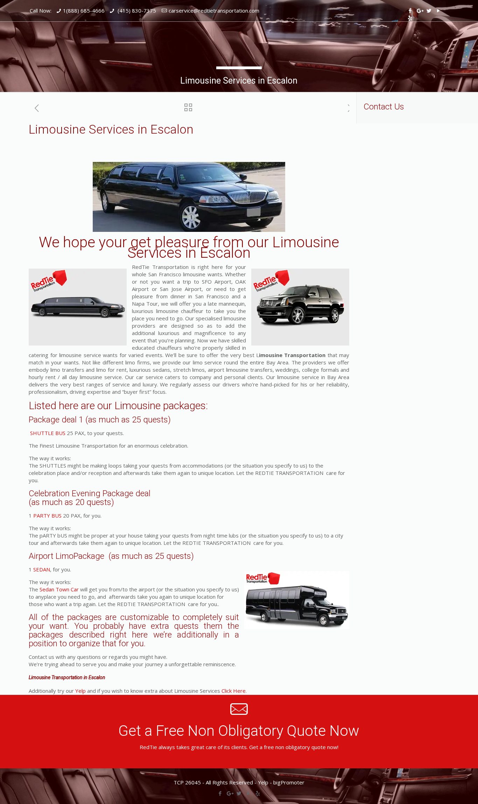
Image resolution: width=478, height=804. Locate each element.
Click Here (234, 690)
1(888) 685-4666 (84, 10)
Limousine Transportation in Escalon (67, 677)
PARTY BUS (47, 515)
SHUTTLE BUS (47, 432)
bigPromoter (288, 782)
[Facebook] (410, 10)
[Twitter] (429, 10)
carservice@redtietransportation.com (214, 10)
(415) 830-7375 (136, 10)
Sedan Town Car (59, 589)
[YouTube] (438, 10)
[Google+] (419, 10)
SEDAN (41, 569)
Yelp (80, 690)
